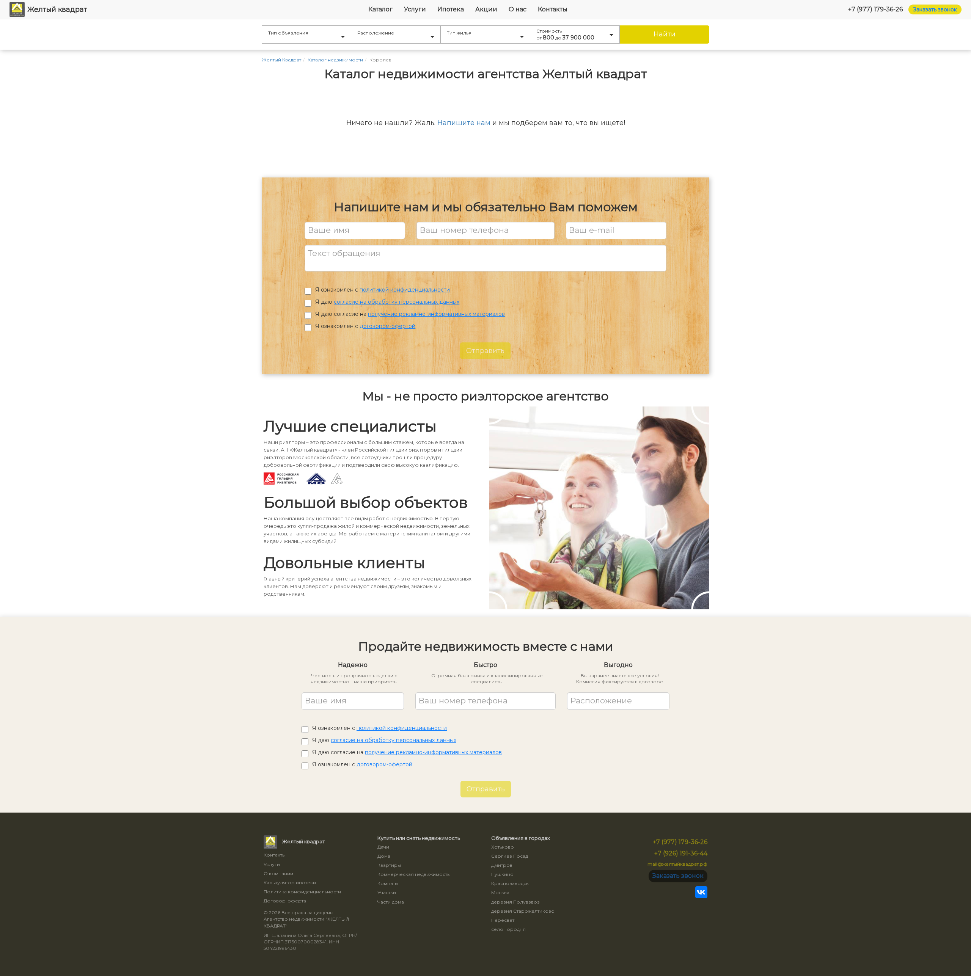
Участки (386, 892)
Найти (665, 34)
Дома (383, 856)
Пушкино (502, 874)
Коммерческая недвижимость (413, 874)
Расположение (375, 33)
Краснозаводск (510, 883)
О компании (278, 873)
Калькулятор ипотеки (290, 882)
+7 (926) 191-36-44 (680, 853)
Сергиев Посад (509, 856)
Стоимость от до (565, 34)
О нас (517, 9)
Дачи (383, 847)
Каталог (380, 9)
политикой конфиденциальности (405, 289)
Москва (500, 892)
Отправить (485, 351)
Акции (486, 9)
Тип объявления (288, 33)
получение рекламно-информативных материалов (436, 314)
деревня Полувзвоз (515, 902)
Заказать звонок (935, 9)
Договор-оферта (285, 901)
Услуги (415, 9)
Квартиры (389, 865)
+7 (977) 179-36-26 (875, 9)
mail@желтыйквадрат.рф (677, 864)
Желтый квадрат (57, 9)
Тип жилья (459, 33)
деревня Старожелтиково (523, 911)
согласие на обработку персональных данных (396, 301)
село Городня (508, 929)
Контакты (552, 9)
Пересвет (502, 920)
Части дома (390, 902)
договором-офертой (387, 326)
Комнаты (387, 883)
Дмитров (501, 865)
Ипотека (450, 9)
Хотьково (502, 847)
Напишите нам (463, 123)
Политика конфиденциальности (302, 891)
